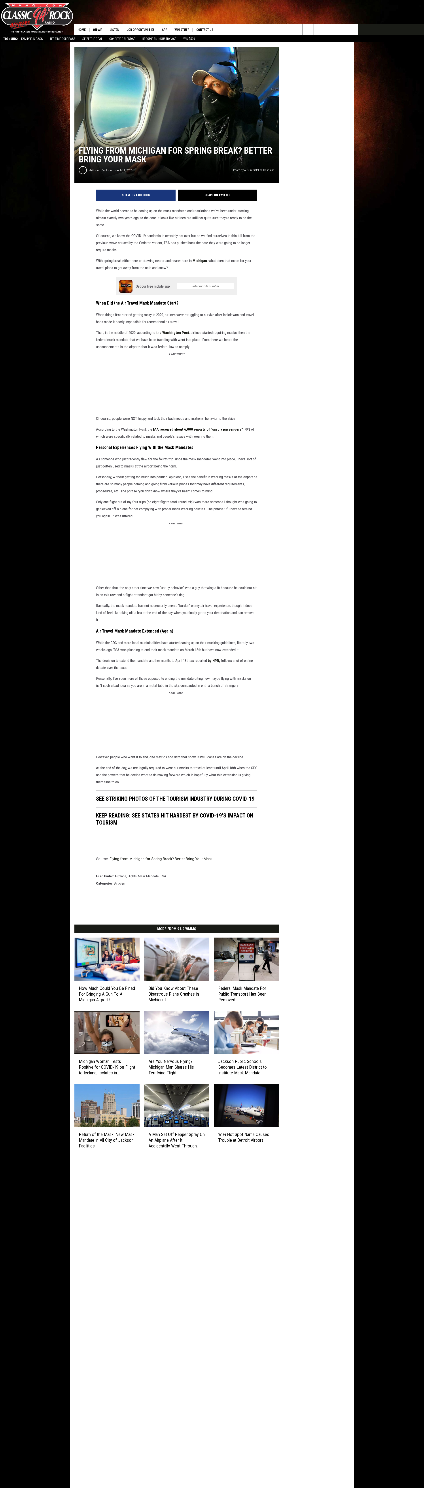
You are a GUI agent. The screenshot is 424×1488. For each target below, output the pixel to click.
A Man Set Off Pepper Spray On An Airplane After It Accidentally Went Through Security (176, 1140)
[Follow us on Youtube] (341, 29)
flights (132, 876)
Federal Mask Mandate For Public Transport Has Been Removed (242, 993)
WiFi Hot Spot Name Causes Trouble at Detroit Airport (243, 1137)
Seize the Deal (92, 39)
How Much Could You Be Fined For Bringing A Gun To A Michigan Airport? (107, 993)
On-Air (97, 30)
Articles (119, 883)
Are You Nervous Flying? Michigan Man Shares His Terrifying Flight (171, 1067)
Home (82, 30)
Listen (114, 30)
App (164, 30)
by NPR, (214, 660)
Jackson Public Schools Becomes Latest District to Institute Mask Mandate (242, 1067)
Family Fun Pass (32, 39)
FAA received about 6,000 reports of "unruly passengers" (198, 429)
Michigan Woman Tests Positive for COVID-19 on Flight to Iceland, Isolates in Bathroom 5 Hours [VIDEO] (107, 1067)
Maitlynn (94, 170)
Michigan (200, 260)
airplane (120, 876)
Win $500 (189, 39)
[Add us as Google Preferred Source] (319, 29)
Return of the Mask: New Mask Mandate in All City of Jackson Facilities (106, 1140)
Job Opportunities (141, 30)
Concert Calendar (122, 39)
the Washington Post (172, 332)
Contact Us (204, 30)
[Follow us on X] (352, 29)
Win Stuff (181, 30)
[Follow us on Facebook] (330, 29)
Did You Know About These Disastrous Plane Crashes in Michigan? (173, 993)
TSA (163, 876)
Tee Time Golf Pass (63, 39)
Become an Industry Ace (159, 39)
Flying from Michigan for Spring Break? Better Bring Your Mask (161, 859)
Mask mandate (148, 876)
